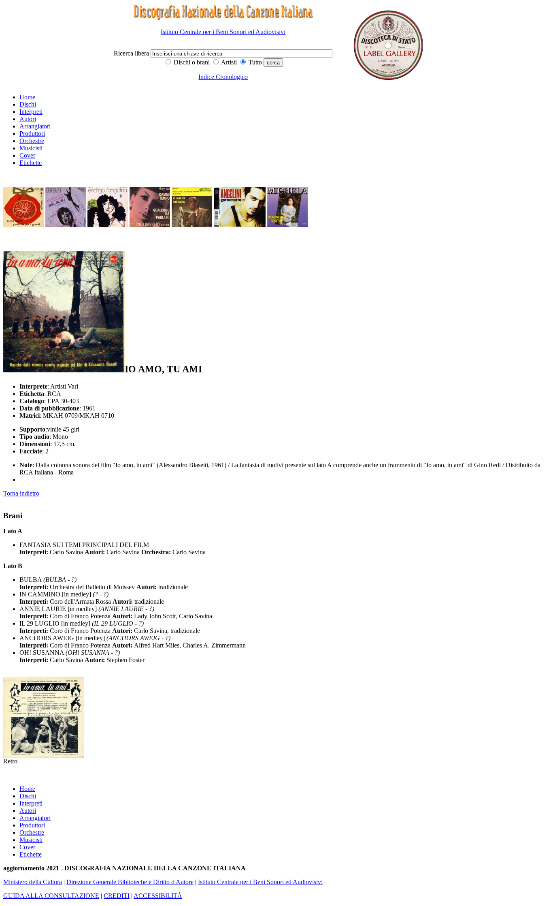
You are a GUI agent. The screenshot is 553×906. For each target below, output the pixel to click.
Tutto (254, 62)
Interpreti (31, 111)
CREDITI (117, 895)
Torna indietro (21, 493)
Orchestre (31, 140)
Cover (27, 155)
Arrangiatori (35, 126)
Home (27, 97)
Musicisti (31, 148)
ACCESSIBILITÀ (158, 895)
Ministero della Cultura (32, 881)
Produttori (32, 133)
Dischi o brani (191, 62)
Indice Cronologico (223, 76)
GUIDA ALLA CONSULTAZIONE (51, 895)
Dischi (27, 104)
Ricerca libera (132, 53)
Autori (27, 118)
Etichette (30, 162)
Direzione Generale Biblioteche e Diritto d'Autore (130, 881)
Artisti (228, 62)
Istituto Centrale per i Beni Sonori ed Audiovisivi (223, 31)
